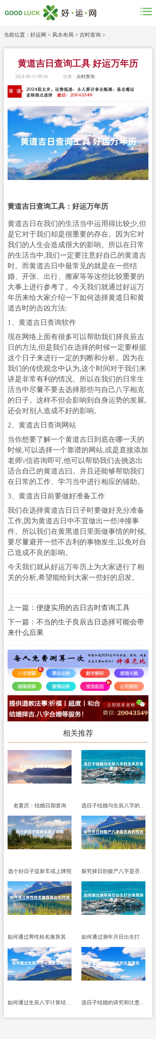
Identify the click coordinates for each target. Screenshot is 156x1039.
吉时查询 (90, 35)
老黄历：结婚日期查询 (39, 805)
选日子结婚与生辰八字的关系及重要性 (113, 805)
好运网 (38, 35)
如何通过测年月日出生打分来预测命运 (113, 937)
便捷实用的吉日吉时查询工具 (83, 608)
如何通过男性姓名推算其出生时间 (40, 937)
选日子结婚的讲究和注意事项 (113, 1002)
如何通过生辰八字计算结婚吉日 (40, 1002)
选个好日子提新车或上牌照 (40, 871)
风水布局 (62, 35)
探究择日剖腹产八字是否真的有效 (113, 871)
